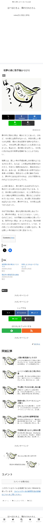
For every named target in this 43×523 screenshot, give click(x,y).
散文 (5, 290)
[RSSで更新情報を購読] (31, 330)
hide (12, 238)
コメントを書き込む (21, 481)
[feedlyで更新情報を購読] (11, 330)
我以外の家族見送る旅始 (10, 275)
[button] (28, 123)
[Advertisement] (21, 41)
